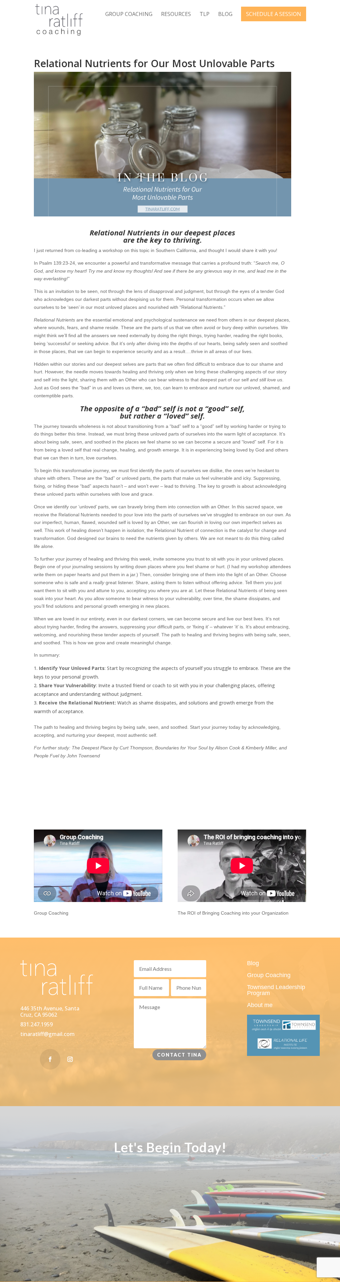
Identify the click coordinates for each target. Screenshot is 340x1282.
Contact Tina (179, 1055)
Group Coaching (128, 15)
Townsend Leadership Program (276, 990)
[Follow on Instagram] (70, 1059)
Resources (176, 15)
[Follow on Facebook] (50, 1059)
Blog (225, 15)
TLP (205, 15)
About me (260, 1005)
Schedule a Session (273, 14)
